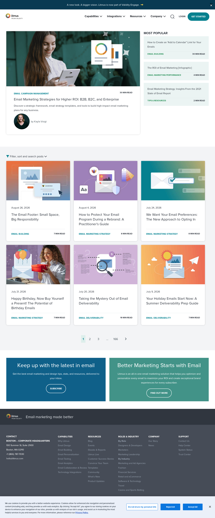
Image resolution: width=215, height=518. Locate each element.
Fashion (122, 467)
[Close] (211, 4)
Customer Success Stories (101, 458)
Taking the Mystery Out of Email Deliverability (103, 301)
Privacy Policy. (81, 512)
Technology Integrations (69, 472)
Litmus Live (93, 454)
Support (183, 436)
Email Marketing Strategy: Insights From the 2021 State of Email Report (174, 91)
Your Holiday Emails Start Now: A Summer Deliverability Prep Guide (172, 301)
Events (91, 445)
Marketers (123, 449)
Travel (121, 485)
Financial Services (127, 472)
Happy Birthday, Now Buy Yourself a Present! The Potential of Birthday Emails (37, 303)
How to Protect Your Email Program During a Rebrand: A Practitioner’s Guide (101, 219)
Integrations (114, 16)
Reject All (170, 506)
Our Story (153, 441)
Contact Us (184, 441)
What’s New (94, 476)
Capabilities (92, 16)
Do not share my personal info (142, 506)
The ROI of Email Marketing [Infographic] (169, 67)
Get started (198, 16)
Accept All (192, 506)
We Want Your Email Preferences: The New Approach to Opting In (171, 217)
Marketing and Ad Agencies (132, 463)
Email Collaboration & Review (72, 467)
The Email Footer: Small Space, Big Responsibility (35, 217)
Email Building (65, 449)
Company (156, 16)
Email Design (64, 445)
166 (115, 339)
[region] (107, 507)
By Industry (124, 458)
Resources (136, 16)
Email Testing (64, 458)
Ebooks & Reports (97, 449)
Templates (93, 467)
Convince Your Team (98, 463)
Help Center (184, 445)
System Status (185, 449)
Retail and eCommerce (129, 476)
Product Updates (96, 481)
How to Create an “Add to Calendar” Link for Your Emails (174, 44)
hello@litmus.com (14, 458)
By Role (122, 441)
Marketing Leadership (129, 454)
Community (93, 472)
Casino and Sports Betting (131, 490)
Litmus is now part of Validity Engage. (118, 4)
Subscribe (56, 388)
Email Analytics (65, 463)
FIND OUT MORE (159, 393)
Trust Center (184, 454)
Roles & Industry (128, 436)
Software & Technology (129, 481)
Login (182, 16)
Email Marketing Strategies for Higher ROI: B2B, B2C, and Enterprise (66, 99)
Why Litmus (63, 441)
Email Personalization (68, 454)
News (151, 445)
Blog (90, 441)
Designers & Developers (130, 445)
